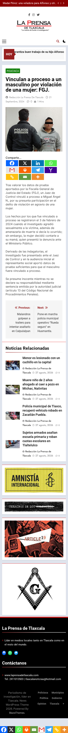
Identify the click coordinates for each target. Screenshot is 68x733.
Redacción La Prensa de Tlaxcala (26, 97)
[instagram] (33, 15)
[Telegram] (38, 170)
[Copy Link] (12, 177)
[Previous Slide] (58, 3)
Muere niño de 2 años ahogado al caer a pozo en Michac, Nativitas (40, 384)
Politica (44, 698)
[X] (25, 163)
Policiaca (13, 71)
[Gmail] (12, 170)
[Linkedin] (38, 163)
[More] (38, 177)
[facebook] (29, 15)
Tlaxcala (54, 703)
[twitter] (38, 15)
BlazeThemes (16, 712)
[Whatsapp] (51, 163)
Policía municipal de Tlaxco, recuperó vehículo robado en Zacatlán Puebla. (42, 410)
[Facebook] (12, 163)
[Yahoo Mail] (51, 170)
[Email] (25, 177)
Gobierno (57, 698)
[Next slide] (63, 3)
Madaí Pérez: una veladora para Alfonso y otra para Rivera (29, 3)
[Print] (25, 170)
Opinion (41, 703)
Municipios (58, 692)
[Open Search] (57, 41)
